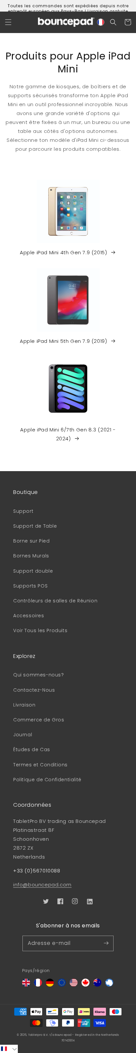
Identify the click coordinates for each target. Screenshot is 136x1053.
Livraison (24, 705)
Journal (22, 734)
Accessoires (28, 615)
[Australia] (97, 984)
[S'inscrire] (106, 943)
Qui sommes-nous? (38, 674)
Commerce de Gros (38, 719)
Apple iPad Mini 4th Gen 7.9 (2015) (63, 252)
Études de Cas (31, 749)
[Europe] (62, 984)
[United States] (74, 984)
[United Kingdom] (26, 984)
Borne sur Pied (31, 541)
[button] (8, 22)
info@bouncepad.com (42, 884)
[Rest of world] (109, 984)
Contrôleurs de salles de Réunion (55, 600)
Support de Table (35, 526)
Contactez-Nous (34, 690)
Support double (33, 571)
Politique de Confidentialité (47, 779)
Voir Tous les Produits (40, 630)
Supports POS (30, 586)
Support (23, 511)
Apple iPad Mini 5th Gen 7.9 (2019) (63, 341)
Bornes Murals (31, 555)
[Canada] (85, 984)
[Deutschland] (50, 984)
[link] (68, 222)
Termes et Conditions (40, 764)
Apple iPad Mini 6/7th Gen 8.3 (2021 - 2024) (68, 434)
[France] (38, 984)
